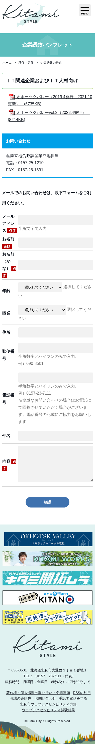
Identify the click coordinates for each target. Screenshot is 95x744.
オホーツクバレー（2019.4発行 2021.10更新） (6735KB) (50, 100)
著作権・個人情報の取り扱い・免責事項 (38, 693)
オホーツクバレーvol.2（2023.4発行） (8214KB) (49, 116)
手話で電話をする (73, 698)
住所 (6, 332)
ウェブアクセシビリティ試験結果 (48, 710)
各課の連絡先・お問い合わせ (33, 698)
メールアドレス (8, 223)
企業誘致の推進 (51, 62)
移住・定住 (26, 62)
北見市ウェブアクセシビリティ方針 (48, 704)
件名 (6, 435)
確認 (47, 502)
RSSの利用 (82, 693)
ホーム (7, 62)
